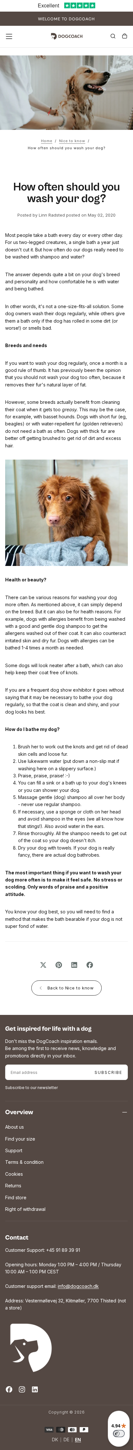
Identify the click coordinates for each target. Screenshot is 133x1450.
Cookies (14, 1174)
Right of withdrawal (25, 1209)
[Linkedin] (35, 1389)
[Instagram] (22, 1389)
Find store (15, 1197)
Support (13, 1150)
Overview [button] (19, 1112)
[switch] (119, 1433)
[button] (9, 36)
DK (55, 1439)
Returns (13, 1185)
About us (14, 1127)
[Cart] (124, 37)
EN (78, 1439)
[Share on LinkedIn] (74, 965)
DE (66, 1439)
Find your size (20, 1139)
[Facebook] (9, 1389)
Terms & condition (24, 1162)
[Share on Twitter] (43, 965)
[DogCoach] (31, 1348)
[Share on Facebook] (89, 965)
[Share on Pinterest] (58, 965)
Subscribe (108, 1072)
